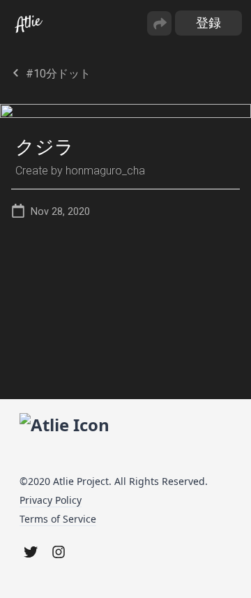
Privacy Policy (51, 500)
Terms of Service (58, 518)
